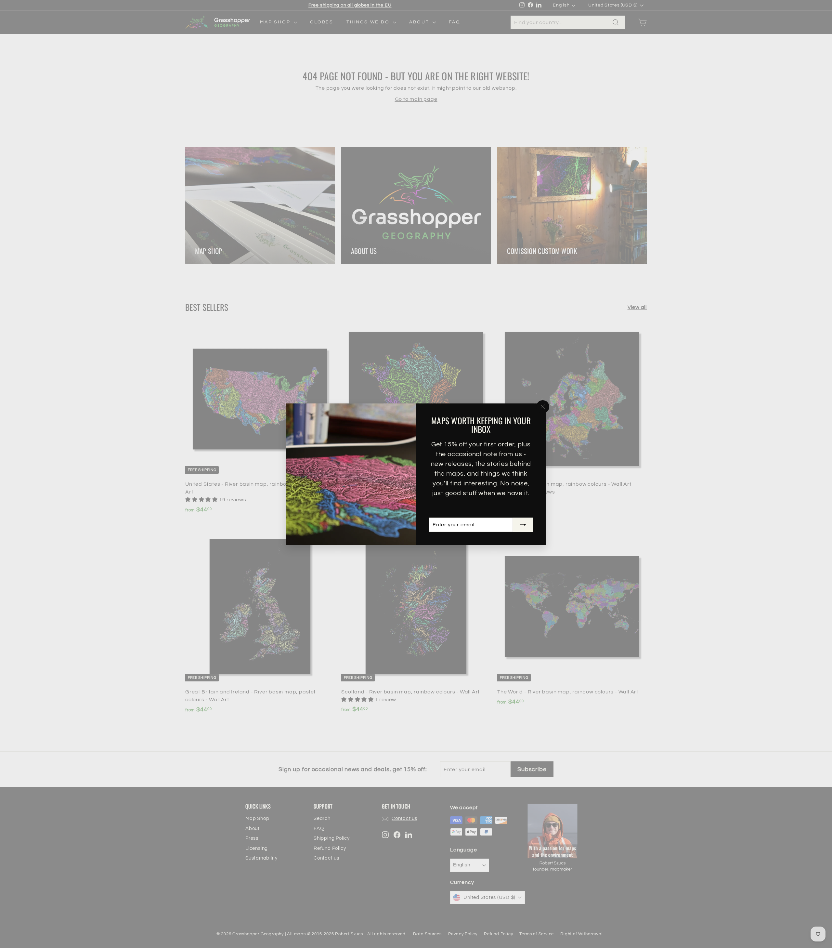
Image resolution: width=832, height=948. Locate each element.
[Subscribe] (523, 525)
